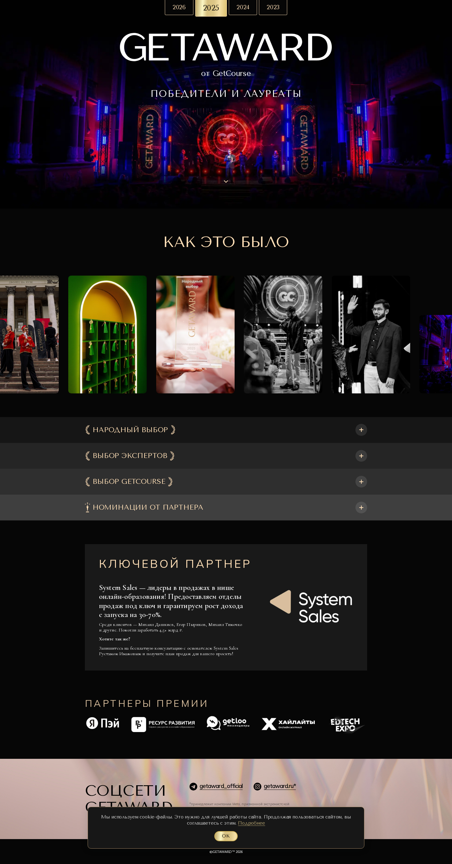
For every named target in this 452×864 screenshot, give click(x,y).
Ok (226, 836)
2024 (242, 7)
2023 (273, 7)
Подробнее (251, 823)
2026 (179, 7)
